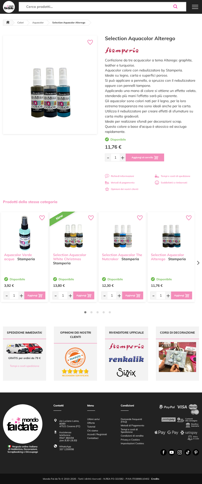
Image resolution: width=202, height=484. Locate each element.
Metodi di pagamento (123, 182)
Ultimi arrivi (93, 419)
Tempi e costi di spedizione (175, 176)
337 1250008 (66, 449)
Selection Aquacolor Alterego (167, 257)
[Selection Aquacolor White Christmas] (73, 233)
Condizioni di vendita (132, 435)
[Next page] (198, 263)
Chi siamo (92, 430)
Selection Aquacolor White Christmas (69, 257)
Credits (155, 478)
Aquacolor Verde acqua (18, 257)
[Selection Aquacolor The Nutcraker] (122, 233)
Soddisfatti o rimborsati (174, 182)
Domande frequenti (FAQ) (131, 420)
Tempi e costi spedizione (24, 365)
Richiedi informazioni (122, 176)
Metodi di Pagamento (132, 425)
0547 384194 (66, 437)
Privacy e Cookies (130, 439)
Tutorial (91, 426)
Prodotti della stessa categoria (30, 201)
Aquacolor (38, 22)
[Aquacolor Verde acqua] (24, 233)
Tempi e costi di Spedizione (129, 430)
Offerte (91, 422)
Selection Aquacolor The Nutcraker (122, 257)
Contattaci (92, 438)
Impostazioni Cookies (132, 443)
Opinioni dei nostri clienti (124, 189)
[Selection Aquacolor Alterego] (171, 233)
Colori (20, 22)
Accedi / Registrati (97, 434)
